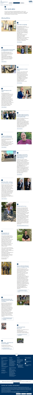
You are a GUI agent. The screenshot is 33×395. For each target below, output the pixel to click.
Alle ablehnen (23, 393)
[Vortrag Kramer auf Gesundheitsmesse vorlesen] (2, 231)
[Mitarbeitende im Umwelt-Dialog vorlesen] (17, 67)
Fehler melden (29, 381)
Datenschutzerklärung (16, 392)
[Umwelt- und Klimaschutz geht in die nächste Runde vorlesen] (2, 134)
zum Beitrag (20, 42)
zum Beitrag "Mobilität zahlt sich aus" (23, 225)
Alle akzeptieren (29, 393)
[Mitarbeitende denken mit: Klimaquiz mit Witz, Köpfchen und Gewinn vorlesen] (2, 297)
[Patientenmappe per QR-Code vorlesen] (2, 88)
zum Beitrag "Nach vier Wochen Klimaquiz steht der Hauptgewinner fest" (23, 291)
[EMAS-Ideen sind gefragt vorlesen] (17, 22)
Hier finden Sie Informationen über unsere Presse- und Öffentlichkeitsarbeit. (21, 366)
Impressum (21, 381)
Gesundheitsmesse (4, 258)
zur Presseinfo (20, 128)
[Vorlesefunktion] (5, 6)
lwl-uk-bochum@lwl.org (3, 370)
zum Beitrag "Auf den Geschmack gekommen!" (22, 335)
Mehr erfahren (18, 393)
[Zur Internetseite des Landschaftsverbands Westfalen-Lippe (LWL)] (30, 2)
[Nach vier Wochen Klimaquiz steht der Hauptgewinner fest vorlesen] (17, 264)
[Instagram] (25, 363)
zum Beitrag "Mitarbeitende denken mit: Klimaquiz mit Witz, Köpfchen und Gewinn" (7, 319)
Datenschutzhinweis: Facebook (28, 361)
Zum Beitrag (4, 107)
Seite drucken (24, 381)
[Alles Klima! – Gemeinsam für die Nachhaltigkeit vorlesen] (2, 340)
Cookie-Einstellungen (10, 381)
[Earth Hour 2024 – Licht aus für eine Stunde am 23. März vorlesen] (2, 180)
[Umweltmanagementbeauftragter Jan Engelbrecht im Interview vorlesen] (2, 47)
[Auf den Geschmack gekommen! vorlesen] (17, 325)
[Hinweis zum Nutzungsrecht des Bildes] (15, 65)
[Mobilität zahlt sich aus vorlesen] (17, 204)
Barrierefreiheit (5, 381)
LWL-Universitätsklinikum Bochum (4, 2)
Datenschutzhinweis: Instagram (28, 365)
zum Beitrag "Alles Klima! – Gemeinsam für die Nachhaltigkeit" (7, 348)
